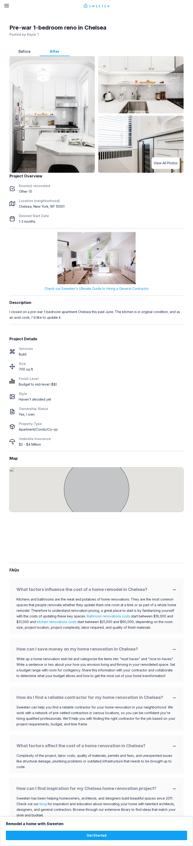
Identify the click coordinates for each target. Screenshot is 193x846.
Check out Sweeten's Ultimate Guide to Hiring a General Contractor (96, 289)
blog (43, 804)
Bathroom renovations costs (108, 616)
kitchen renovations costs (56, 622)
